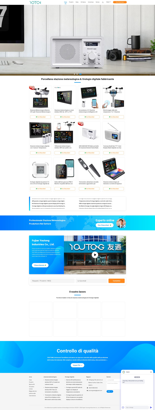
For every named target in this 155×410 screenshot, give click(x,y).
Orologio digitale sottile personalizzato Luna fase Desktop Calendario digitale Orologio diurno (49, 200)
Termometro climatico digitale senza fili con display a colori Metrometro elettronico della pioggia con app (53, 397)
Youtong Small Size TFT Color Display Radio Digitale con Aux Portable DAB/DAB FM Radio (112, 147)
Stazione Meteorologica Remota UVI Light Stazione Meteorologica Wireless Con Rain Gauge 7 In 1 (40, 111)
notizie (31, 389)
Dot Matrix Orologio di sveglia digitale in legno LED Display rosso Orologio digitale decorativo (96, 200)
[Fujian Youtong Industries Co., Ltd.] (35, 2)
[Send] (151, 407)
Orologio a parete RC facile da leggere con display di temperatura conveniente (74, 390)
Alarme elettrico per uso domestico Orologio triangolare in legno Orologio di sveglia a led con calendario (49, 203)
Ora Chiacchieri (120, 2)
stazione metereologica (50, 377)
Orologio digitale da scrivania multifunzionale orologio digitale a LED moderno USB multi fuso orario (49, 205)
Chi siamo (31, 386)
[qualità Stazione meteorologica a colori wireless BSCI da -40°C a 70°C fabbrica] (65, 97)
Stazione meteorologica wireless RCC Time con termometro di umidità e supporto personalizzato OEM (53, 390)
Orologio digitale (69, 377)
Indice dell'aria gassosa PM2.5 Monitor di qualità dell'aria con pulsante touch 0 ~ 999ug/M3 (63, 183)
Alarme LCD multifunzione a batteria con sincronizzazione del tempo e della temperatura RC (74, 382)
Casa (30, 380)
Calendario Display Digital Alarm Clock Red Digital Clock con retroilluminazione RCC (96, 203)
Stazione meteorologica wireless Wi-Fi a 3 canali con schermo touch (52, 382)
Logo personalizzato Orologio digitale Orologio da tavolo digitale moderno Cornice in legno (96, 208)
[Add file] (123, 407)
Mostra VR (32, 384)
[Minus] (151, 372)
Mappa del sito (33, 391)
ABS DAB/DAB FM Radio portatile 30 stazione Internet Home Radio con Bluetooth (89, 147)
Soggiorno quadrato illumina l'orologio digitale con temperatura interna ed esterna (49, 208)
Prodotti (31, 382)
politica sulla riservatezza (32, 394)
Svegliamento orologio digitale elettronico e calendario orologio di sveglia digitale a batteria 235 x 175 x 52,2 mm (96, 205)
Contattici (116, 281)
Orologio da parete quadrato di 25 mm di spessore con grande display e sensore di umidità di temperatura (74, 397)
